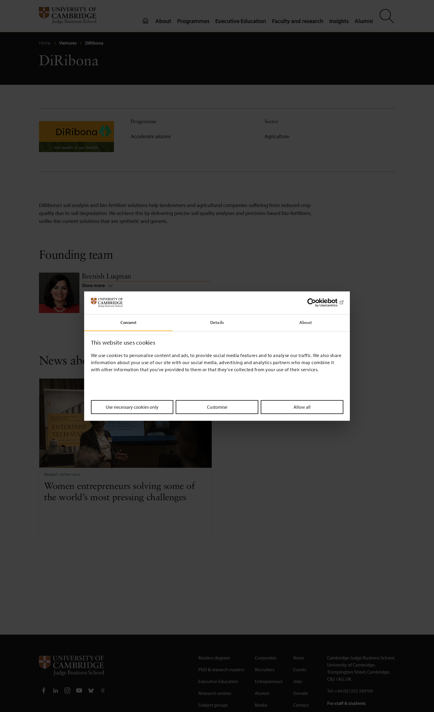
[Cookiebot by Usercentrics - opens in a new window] (317, 302)
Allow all (302, 407)
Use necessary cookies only (132, 407)
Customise (217, 407)
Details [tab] (217, 322)
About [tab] (305, 322)
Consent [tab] (128, 322)
